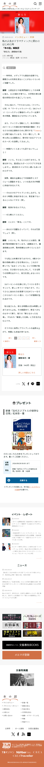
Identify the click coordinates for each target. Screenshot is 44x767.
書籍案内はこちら (22, 644)
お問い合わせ (8, 715)
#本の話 (10, 56)
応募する (16, 480)
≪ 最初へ (6, 341)
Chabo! (37, 130)
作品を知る (26, 709)
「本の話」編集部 (10, 48)
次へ (33, 338)
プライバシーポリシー (11, 706)
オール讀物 (19, 729)
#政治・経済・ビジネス (18, 58)
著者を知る (26, 706)
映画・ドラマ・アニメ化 (30, 715)
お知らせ (6, 712)
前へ (10, 338)
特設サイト (26, 722)
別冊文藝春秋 (33, 729)
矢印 (39, 558)
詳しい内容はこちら (26, 372)
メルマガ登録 (22, 654)
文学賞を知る (26, 712)
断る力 (21, 354)
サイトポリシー (8, 703)
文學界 (7, 729)
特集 (23, 719)
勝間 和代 (11, 68)
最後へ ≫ (37, 341)
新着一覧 (25, 703)
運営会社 (6, 709)
